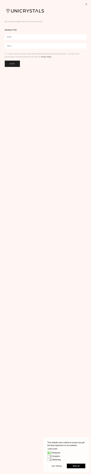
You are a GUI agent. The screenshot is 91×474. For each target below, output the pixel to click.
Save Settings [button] (57, 466)
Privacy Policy (46, 57)
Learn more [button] (52, 449)
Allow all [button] (76, 466)
